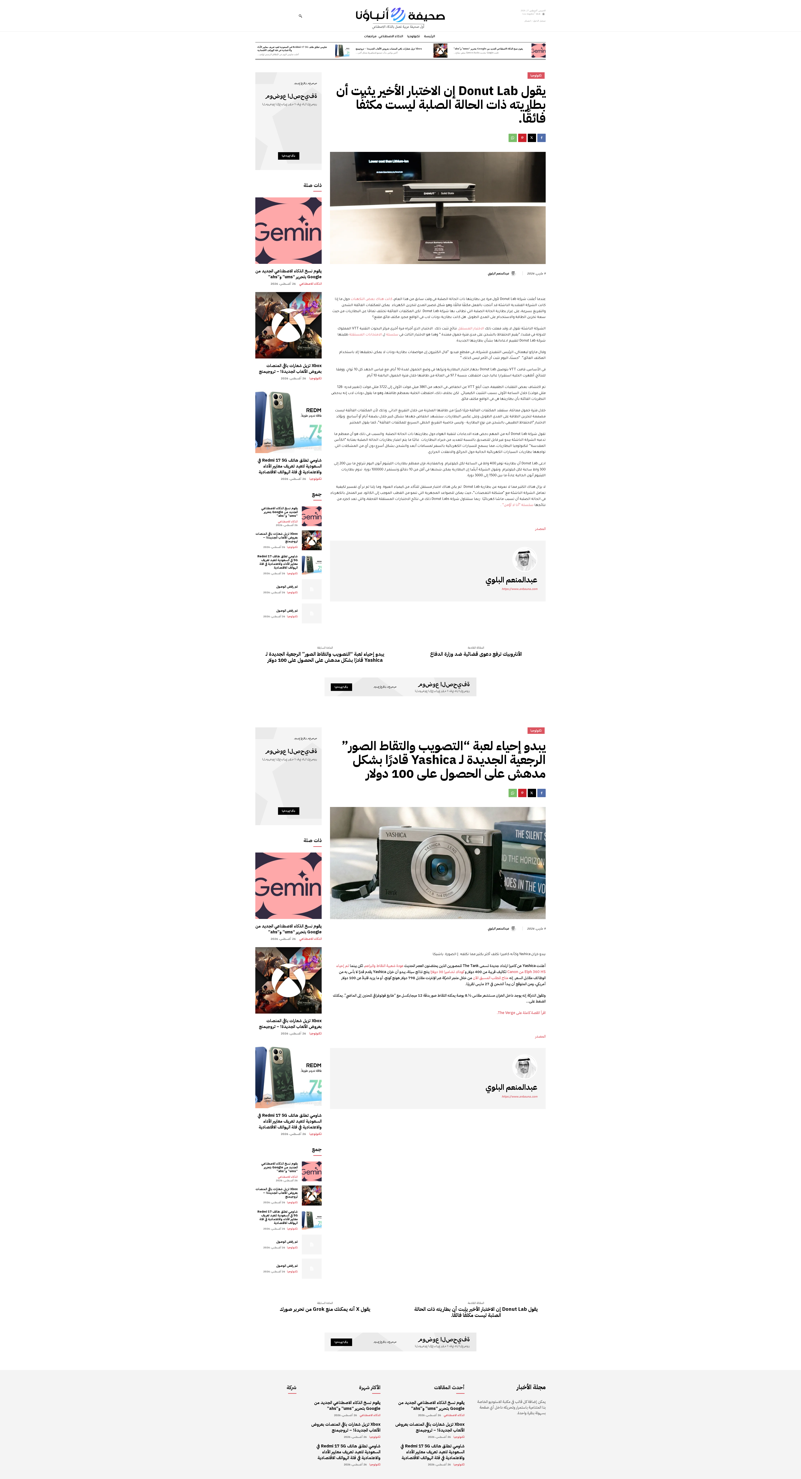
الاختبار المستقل (471, 329)
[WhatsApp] (513, 138)
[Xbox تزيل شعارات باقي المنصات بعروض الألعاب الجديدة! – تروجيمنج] (440, 50)
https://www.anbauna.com (519, 589)
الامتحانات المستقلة (365, 335)
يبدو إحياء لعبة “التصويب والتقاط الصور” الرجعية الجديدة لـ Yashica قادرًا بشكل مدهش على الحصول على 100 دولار (325, 657)
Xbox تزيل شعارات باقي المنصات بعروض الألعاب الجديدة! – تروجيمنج (389, 48)
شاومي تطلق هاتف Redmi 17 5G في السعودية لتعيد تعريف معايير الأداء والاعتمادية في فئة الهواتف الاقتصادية (292, 48)
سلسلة (392, 335)
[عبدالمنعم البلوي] (514, 273)
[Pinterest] (522, 138)
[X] (532, 138)
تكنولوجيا (315, 378)
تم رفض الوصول (287, 586)
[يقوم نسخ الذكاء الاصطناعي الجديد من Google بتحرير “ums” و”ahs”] (538, 50)
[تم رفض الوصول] (312, 589)
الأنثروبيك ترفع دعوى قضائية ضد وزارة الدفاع (476, 654)
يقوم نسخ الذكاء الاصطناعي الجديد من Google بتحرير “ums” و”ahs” (488, 48)
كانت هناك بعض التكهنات (371, 299)
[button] (300, 16)
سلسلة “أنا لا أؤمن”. (517, 505)
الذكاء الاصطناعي (310, 284)
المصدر (540, 528)
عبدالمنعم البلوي (498, 273)
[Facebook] (541, 138)
